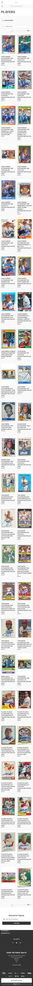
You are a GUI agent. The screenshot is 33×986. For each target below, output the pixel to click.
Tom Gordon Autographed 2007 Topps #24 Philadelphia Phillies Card (24, 534)
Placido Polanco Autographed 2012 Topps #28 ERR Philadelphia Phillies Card (24, 715)
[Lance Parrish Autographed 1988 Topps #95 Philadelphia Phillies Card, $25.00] (25, 154)
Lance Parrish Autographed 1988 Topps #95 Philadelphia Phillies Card (24, 170)
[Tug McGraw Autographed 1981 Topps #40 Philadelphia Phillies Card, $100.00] (25, 338)
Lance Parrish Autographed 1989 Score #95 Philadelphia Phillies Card (8, 96)
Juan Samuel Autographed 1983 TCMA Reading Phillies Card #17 (24, 389)
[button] (16, 20)
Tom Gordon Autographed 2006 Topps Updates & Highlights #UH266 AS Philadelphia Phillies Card (8, 608)
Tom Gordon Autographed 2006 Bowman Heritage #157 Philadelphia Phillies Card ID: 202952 (24, 644)
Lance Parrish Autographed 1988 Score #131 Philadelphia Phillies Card (8, 206)
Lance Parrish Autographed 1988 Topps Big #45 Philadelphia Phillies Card (8, 170)
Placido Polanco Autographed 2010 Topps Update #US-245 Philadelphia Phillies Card (8, 822)
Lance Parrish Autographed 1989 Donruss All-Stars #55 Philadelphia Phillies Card (7, 131)
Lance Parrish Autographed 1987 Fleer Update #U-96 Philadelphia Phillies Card (8, 317)
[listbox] (18, 26)
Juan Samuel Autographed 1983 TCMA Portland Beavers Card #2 (7, 426)
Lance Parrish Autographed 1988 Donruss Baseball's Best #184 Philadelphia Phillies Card (24, 245)
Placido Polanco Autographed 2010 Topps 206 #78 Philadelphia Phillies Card (24, 858)
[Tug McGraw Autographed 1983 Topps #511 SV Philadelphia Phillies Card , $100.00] (25, 664)
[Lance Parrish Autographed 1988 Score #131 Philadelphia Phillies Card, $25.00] (8, 189)
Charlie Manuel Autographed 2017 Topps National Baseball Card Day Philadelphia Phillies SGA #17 (24, 318)
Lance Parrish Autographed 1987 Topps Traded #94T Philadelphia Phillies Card (24, 282)
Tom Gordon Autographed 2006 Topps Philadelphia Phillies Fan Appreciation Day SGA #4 (24, 608)
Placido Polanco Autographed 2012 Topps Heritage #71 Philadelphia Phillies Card (8, 715)
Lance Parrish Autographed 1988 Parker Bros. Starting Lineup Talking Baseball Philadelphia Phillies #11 (24, 207)
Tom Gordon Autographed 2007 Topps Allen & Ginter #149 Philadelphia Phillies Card (8, 534)
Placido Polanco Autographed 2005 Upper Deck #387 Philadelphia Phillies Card (8, 893)
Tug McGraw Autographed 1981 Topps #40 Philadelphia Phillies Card (24, 355)
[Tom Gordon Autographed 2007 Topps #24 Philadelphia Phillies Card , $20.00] (25, 518)
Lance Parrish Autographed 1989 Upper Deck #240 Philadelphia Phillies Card (8, 60)
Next (28, 30)
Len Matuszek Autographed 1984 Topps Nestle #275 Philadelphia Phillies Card (8, 463)
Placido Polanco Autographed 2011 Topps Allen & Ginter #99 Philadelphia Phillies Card (8, 786)
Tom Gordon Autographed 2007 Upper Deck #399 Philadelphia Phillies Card (8, 499)
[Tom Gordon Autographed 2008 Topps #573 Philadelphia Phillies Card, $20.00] (25, 447)
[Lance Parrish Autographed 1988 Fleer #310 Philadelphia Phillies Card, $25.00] (8, 228)
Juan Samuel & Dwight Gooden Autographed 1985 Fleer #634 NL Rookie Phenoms (8, 354)
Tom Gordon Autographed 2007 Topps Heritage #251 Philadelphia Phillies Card (24, 499)
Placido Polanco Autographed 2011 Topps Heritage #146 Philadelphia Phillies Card (8, 751)
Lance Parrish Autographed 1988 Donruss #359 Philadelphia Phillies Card (8, 282)
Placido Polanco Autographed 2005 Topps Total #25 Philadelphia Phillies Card (24, 893)
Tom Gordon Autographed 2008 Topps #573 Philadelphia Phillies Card (24, 463)
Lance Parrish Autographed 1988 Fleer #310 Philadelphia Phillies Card (8, 245)
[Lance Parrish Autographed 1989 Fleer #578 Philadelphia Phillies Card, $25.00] (25, 79)
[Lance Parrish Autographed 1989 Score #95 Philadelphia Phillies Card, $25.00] (8, 79)
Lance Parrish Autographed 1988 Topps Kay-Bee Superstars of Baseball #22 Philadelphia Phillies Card (24, 133)
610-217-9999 (17, 965)
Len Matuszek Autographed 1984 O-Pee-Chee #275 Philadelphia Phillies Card (24, 427)
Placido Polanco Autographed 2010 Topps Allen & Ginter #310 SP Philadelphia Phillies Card (8, 858)
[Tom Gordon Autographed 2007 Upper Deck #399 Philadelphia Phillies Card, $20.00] (8, 482)
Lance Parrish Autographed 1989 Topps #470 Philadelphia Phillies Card (24, 60)
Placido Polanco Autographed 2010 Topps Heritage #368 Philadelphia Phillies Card (24, 822)
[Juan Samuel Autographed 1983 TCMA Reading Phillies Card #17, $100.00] (25, 374)
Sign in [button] (16, 984)
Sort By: (3, 26)
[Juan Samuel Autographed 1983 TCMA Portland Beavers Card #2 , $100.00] (8, 411)
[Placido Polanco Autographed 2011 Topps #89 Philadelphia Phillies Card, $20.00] (25, 770)
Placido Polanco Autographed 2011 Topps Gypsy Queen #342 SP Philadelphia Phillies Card (24, 751)
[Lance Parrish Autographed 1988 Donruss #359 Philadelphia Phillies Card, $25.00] (8, 266)
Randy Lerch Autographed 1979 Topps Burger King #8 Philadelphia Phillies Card (8, 680)
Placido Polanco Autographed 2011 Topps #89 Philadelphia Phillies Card (24, 786)
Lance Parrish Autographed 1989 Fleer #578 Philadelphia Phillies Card (24, 96)
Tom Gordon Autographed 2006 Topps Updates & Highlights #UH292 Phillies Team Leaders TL (24, 571)
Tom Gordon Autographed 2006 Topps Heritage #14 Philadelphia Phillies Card (8, 570)
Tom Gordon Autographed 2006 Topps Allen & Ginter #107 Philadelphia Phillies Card (8, 644)
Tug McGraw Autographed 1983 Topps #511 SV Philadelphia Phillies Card (24, 680)
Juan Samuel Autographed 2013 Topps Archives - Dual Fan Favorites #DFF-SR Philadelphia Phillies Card (8, 391)
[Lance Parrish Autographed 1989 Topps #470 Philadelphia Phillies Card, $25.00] (25, 44)
